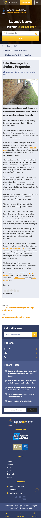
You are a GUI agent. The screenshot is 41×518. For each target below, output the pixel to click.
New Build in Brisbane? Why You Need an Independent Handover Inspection (22, 382)
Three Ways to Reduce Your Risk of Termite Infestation (21, 395)
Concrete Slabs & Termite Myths (20, 401)
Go (20, 39)
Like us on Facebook (16, 498)
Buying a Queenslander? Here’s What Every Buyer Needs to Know (21, 388)
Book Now (26, 2)
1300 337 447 (19, 278)
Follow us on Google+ (20, 498)
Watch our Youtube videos (24, 498)
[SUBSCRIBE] (34, 334)
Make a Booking (16, 493)
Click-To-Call (12, 2)
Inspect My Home (14, 11)
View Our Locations (17, 487)
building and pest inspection (13, 248)
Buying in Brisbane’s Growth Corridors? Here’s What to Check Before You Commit (22, 373)
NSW (18, 72)
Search (32, 410)
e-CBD (29, 508)
